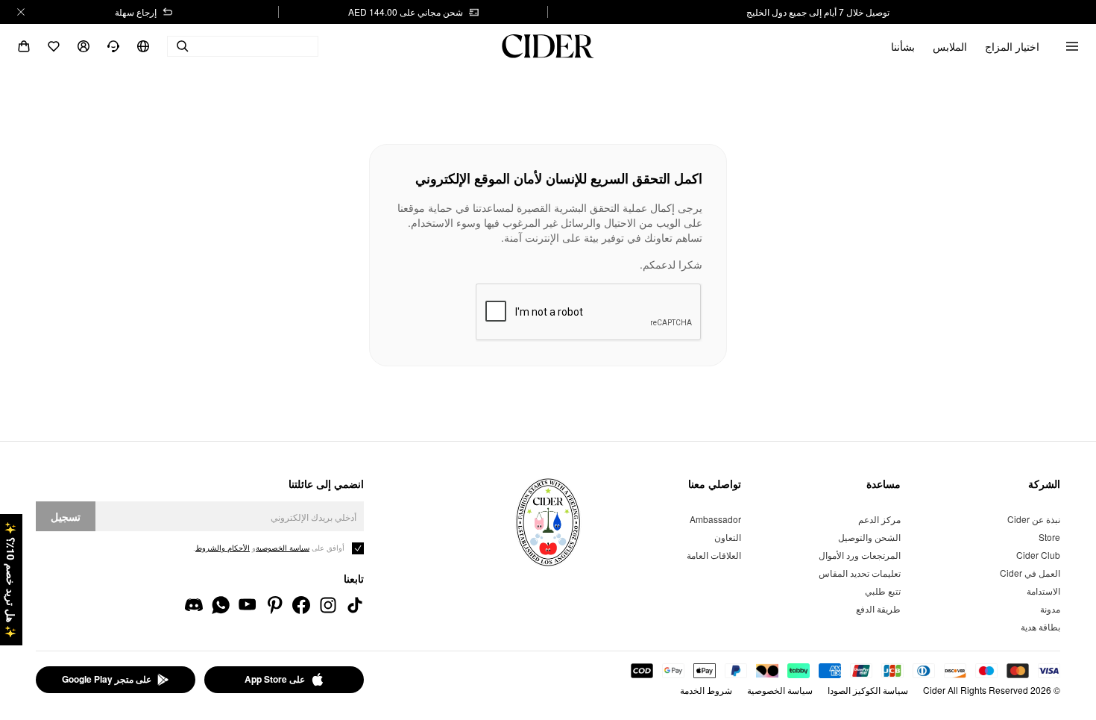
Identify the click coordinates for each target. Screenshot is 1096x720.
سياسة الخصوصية (780, 689)
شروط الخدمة (706, 689)
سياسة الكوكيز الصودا (868, 689)
